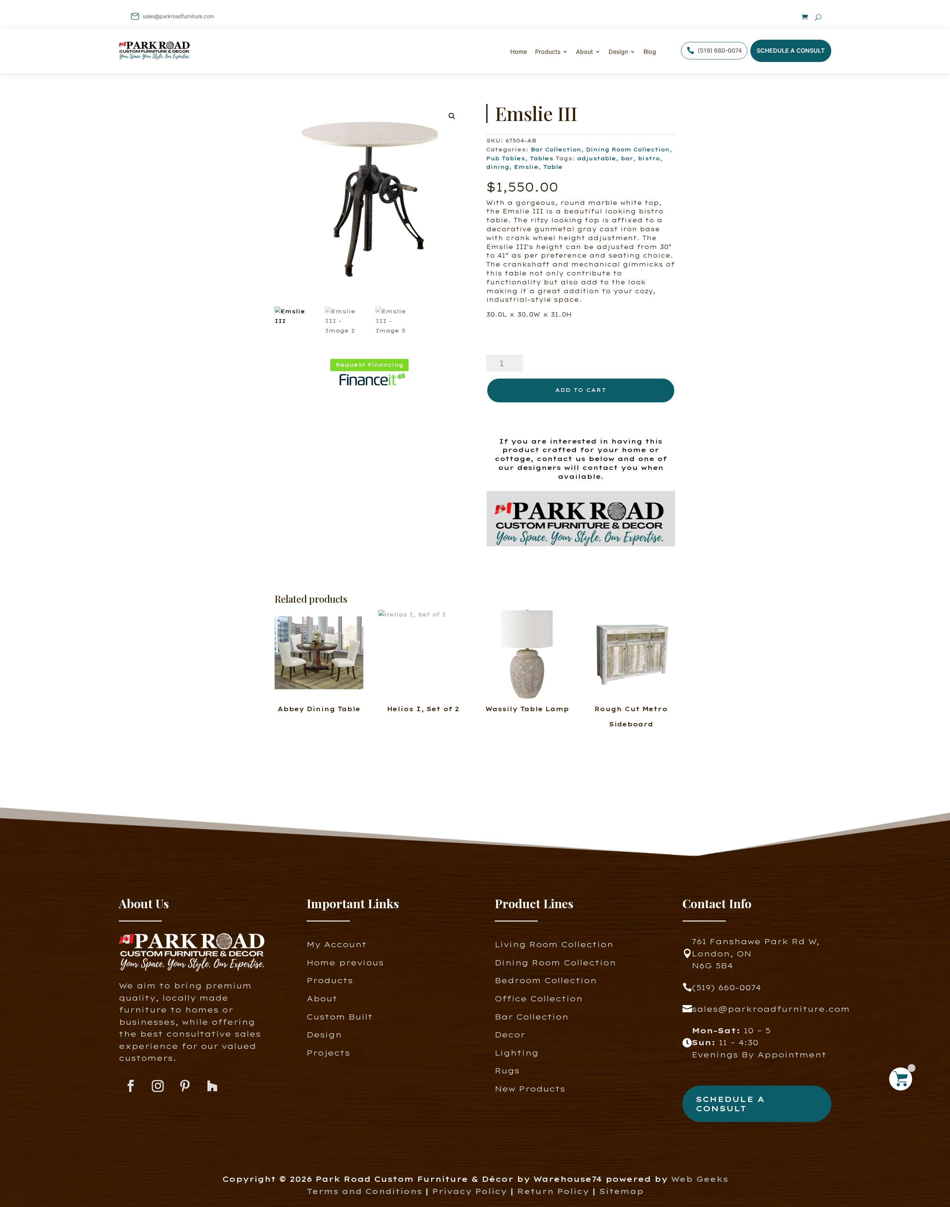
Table (553, 167)
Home (518, 51)
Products (330, 980)
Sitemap (621, 1191)
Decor (510, 1034)
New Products (530, 1088)
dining (497, 167)
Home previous (345, 962)
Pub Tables (505, 158)
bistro (649, 158)
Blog (649, 51)
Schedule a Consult (791, 50)
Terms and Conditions (364, 1191)
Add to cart (580, 390)
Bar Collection (556, 149)
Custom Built (340, 1016)
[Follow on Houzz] (212, 1086)
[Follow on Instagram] (158, 1086)
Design (618, 51)
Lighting (516, 1052)
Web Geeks (699, 1179)
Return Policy (554, 1191)
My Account (337, 944)
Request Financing (369, 365)
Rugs (507, 1070)
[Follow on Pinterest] (185, 1086)
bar (627, 158)
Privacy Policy (469, 1191)
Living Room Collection (554, 944)
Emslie (526, 167)
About (584, 51)
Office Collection (539, 998)
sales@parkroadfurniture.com (178, 16)
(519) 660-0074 (720, 50)
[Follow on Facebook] (131, 1086)
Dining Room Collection (627, 149)
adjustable (596, 158)
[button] (452, 116)
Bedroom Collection (546, 980)
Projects (328, 1052)
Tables (541, 158)
